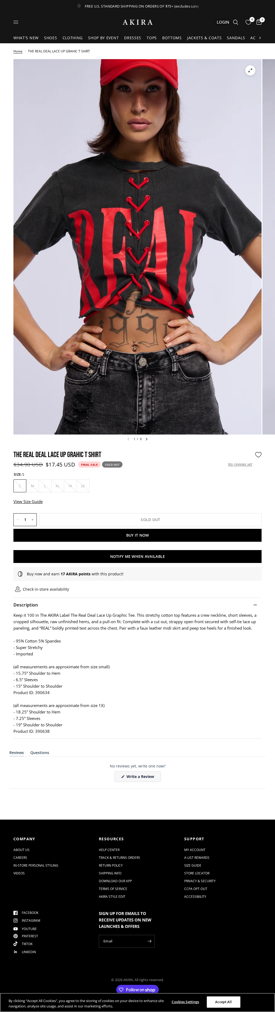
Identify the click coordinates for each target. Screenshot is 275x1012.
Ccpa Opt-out (195, 889)
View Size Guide (28, 501)
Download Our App (115, 881)
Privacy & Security (200, 881)
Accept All (223, 1001)
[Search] (235, 22)
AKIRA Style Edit (112, 896)
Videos (19, 873)
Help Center (109, 850)
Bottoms (172, 37)
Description (25, 605)
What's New (26, 37)
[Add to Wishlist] (258, 454)
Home (18, 51)
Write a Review (141, 778)
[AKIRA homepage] (138, 22)
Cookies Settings (185, 1001)
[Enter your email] (149, 941)
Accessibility (195, 896)
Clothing (73, 37)
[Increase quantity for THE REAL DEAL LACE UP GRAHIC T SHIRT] (32, 520)
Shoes (50, 37)
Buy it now (137, 535)
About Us (21, 850)
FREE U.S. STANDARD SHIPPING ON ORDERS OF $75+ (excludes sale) (142, 6)
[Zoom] (250, 70)
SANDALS (236, 37)
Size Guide (192, 865)
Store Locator (196, 873)
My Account (194, 850)
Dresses (132, 37)
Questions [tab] (39, 753)
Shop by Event (103, 37)
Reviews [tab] (16, 753)
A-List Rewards (196, 857)
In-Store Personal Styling (35, 865)
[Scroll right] (260, 38)
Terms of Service (113, 889)
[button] (240, 464)
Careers (20, 857)
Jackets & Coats (204, 37)
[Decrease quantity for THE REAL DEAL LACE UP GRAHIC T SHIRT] (18, 520)
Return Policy (111, 865)
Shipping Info (110, 873)
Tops (152, 37)
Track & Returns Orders (119, 857)
